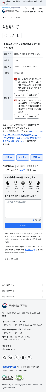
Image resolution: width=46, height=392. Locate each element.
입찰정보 (19, 17)
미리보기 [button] (32, 95)
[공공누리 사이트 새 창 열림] (8, 377)
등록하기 (23, 225)
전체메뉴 (40, 12)
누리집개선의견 (21, 370)
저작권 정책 (21, 367)
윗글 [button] (7, 157)
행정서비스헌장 (33, 367)
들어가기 (33, 12)
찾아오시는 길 (7, 349)
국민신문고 (29, 250)
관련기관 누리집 (8, 291)
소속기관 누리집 (8, 285)
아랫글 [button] (21, 157)
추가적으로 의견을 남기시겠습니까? (20, 196)
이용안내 (5, 346)
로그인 (22, 170)
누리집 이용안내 (8, 370)
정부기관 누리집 (8, 296)
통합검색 (26, 12)
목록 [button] (35, 157)
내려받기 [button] (19, 95)
